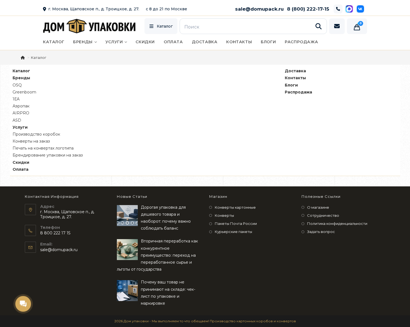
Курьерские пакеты (233, 231)
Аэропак (21, 106)
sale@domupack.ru (259, 9)
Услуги (20, 127)
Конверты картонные (235, 207)
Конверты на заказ (31, 141)
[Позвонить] (338, 8)
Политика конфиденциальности (337, 223)
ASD (17, 120)
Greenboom (24, 92)
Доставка (295, 70)
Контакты (295, 77)
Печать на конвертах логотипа (43, 148)
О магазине (318, 207)
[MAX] (349, 8)
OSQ (17, 85)
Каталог (21, 70)
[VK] (360, 8)
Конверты (224, 215)
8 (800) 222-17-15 (308, 9)
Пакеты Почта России (236, 223)
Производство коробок (36, 134)
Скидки (21, 162)
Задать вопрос (321, 231)
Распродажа (298, 92)
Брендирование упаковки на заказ (48, 155)
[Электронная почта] (337, 26)
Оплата (20, 169)
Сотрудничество (323, 215)
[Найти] (318, 26)
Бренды (21, 77)
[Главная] (23, 57)
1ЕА (16, 99)
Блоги (291, 85)
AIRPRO (21, 113)
